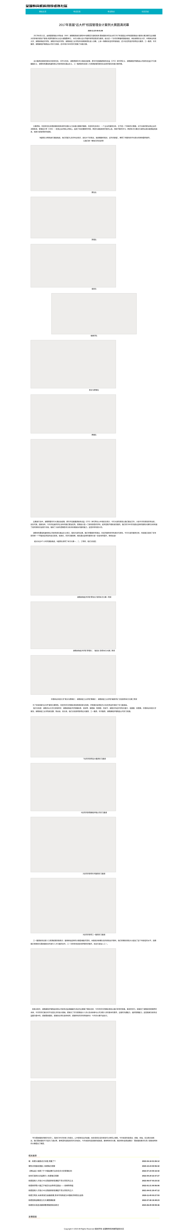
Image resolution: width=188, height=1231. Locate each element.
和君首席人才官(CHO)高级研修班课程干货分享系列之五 (51, 1181)
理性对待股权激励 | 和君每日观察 (42, 1166)
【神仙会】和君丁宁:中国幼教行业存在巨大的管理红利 (50, 1171)
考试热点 (111, 12)
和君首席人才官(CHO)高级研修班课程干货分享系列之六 (51, 1190)
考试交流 (76, 12)
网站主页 (42, 12)
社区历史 (145, 12)
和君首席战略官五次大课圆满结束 (42, 1200)
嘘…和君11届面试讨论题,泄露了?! (42, 1161)
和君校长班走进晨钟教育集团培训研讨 (44, 1205)
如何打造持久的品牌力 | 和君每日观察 (44, 1176)
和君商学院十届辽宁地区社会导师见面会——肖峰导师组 (51, 1186)
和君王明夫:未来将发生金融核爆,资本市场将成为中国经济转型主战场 (56, 1195)
